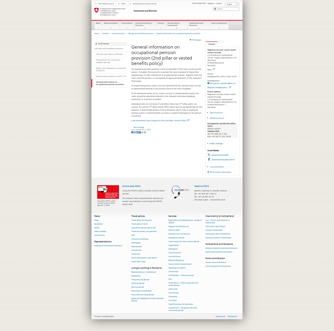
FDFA (123, 4)
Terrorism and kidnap (139, 239)
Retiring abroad (137, 287)
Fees (170, 279)
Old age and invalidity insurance (140, 33)
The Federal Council (106, 4)
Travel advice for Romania (141, 220)
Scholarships (173, 272)
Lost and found (174, 256)
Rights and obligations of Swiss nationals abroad (147, 299)
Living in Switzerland (213, 230)
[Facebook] (132, 132)
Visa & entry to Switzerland (173, 24)
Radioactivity (136, 247)
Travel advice (126, 23)
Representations (111, 23)
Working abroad (137, 283)
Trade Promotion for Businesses (180, 304)
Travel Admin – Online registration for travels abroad (183, 284)
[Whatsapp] (142, 132)
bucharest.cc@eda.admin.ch (222, 83)
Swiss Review (173, 293)
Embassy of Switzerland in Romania (108, 246)
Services (160, 23)
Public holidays (216, 143)
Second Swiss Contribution (215, 262)
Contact (210, 44)
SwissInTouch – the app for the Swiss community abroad (182, 309)
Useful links (172, 289)
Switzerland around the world (144, 4)
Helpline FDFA (201, 186)
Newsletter (98, 224)
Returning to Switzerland (141, 291)
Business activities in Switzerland (218, 238)
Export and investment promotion (218, 252)
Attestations (173, 249)
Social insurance (118, 33)
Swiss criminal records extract (180, 264)
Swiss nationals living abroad (142, 295)
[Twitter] (135, 132)
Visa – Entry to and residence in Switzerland (217, 221)
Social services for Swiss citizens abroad (183, 241)
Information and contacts (215, 226)
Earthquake (135, 243)
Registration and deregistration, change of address (185, 221)
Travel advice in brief (139, 224)
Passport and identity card (178, 226)
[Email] (145, 132)
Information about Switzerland (217, 234)
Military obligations (176, 260)
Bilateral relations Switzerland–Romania (221, 248)
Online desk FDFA (131, 186)
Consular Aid (136, 250)
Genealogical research (177, 268)
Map (209, 69)
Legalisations (173, 245)
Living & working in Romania (143, 24)
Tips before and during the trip (143, 228)
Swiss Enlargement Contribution (218, 266)
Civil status (172, 300)
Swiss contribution (219, 23)
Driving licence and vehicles (179, 234)
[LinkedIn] (137, 132)
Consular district (216, 167)
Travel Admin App (138, 262)
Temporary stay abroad (140, 280)
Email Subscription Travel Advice (144, 258)
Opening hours (216, 113)
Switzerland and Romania (196, 24)
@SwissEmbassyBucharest (223, 159)
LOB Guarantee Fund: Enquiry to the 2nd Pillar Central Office (158, 120)
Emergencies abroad (176, 238)
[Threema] (140, 132)
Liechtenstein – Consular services (181, 275)
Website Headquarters (217, 87)
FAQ (133, 235)
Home (96, 33)
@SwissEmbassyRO (220, 155)
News (98, 23)
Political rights (174, 230)
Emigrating (135, 276)
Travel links (135, 254)
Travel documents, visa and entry (144, 232)
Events (96, 228)
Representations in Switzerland (143, 272)
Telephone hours (216, 118)
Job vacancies (99, 235)
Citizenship (172, 297)
